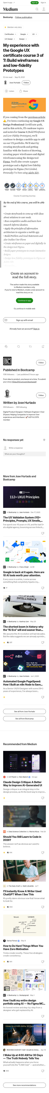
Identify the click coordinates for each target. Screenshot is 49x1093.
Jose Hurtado (14, 82)
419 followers (8, 407)
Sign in (43, 2)
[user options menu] (44, 9)
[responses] (18, 346)
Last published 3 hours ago (28, 374)
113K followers (8, 374)
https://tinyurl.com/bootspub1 (24, 382)
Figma (6, 161)
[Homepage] (10, 9)
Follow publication (23, 17)
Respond (39, 456)
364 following (21, 407)
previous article (36, 117)
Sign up (35, 2)
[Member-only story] (4, 642)
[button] (10, 34)
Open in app (7, 2)
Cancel (29, 456)
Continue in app (24, 300)
